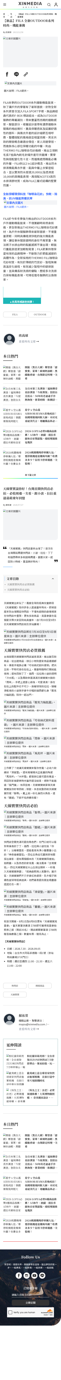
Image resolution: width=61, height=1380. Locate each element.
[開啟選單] (4, 5)
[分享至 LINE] (16, 74)
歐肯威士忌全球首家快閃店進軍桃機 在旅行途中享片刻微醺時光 (41, 1076)
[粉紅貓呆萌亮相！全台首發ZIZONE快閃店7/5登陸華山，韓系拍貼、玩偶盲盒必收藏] (15, 1061)
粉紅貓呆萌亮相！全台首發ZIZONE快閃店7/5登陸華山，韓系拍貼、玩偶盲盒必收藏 (41, 1059)
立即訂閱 (30, 1302)
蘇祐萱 (8, 504)
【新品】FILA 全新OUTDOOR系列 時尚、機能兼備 (37, 15)
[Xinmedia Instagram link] (26, 1275)
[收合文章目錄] (53, 579)
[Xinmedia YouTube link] (34, 1275)
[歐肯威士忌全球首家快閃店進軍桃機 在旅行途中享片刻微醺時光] (15, 1078)
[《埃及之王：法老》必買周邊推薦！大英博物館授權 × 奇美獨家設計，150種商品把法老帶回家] (15, 1095)
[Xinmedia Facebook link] (19, 1275)
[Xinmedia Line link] (42, 1275)
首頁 (4, 15)
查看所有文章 (27, 341)
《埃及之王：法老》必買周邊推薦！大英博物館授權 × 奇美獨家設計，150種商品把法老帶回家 (41, 1094)
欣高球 (8, 32)
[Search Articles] (49, 5)
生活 (11, 15)
